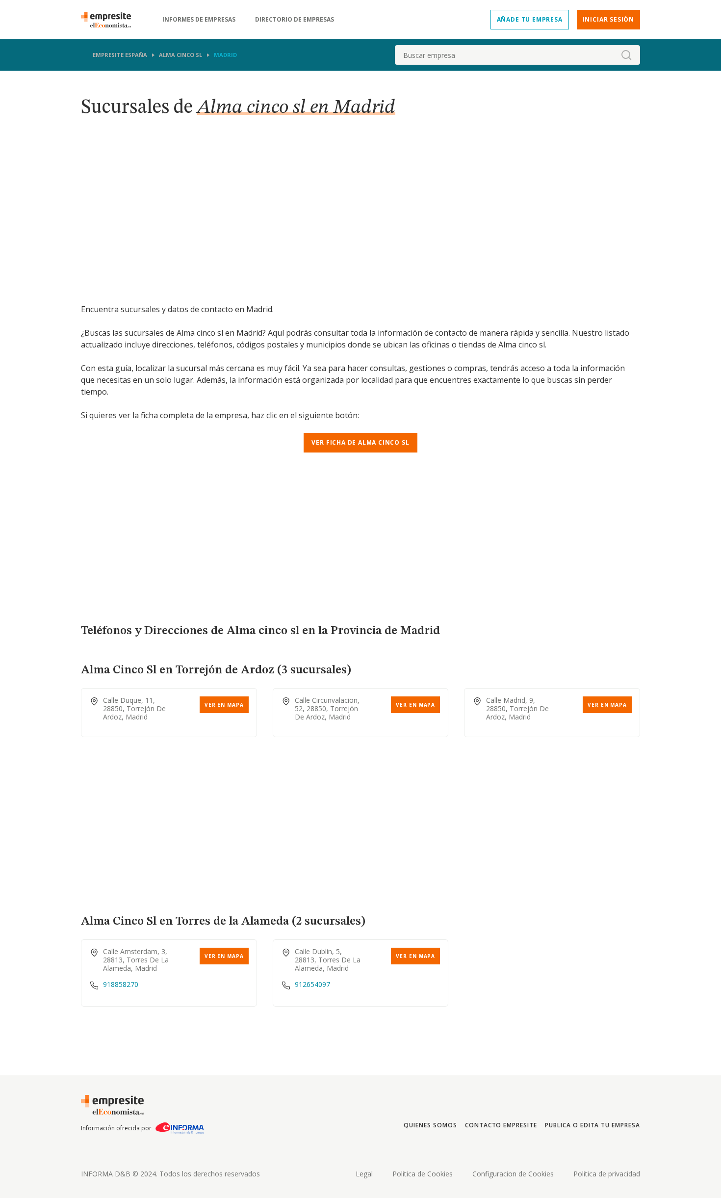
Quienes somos (430, 1125)
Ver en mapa (224, 704)
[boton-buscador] (626, 55)
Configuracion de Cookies (513, 1173)
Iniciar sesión (608, 19)
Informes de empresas (198, 19)
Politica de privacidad (606, 1173)
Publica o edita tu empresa (592, 1125)
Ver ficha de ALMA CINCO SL (360, 442)
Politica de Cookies (422, 1173)
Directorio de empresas (294, 19)
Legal (364, 1173)
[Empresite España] (110, 19)
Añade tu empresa (530, 19)
